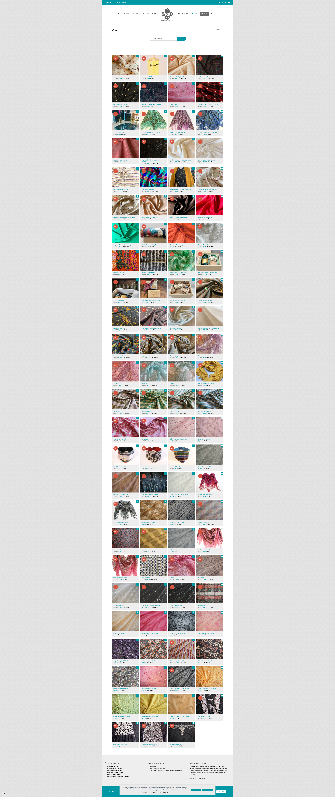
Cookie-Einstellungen (156, 792)
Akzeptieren (207, 790)
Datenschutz (145, 792)
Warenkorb (122, 2)
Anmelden (111, 2)
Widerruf (221, 791)
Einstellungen (3, 793)
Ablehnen (196, 790)
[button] (216, 14)
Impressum (165, 792)
